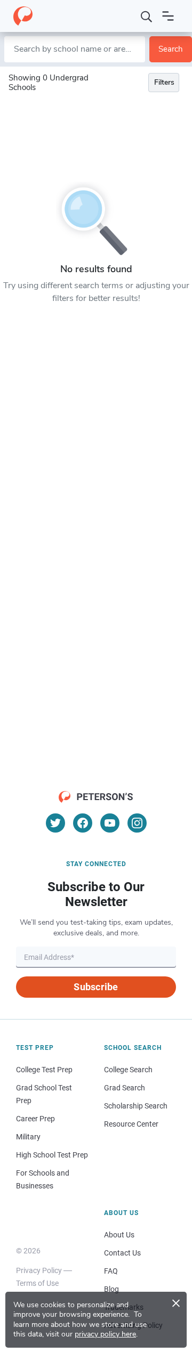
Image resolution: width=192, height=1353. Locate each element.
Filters (164, 82)
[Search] (146, 16)
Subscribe (96, 986)
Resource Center (131, 1124)
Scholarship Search (135, 1106)
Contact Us (122, 1253)
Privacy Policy (39, 1270)
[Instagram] (137, 823)
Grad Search (124, 1087)
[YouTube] (109, 823)
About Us (119, 1234)
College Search (128, 1069)
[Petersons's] (23, 16)
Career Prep (35, 1118)
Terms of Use (37, 1283)
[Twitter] (55, 823)
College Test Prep (44, 1069)
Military (28, 1136)
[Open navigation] (168, 16)
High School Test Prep (52, 1155)
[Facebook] (82, 823)
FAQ (111, 1271)
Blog (111, 1289)
